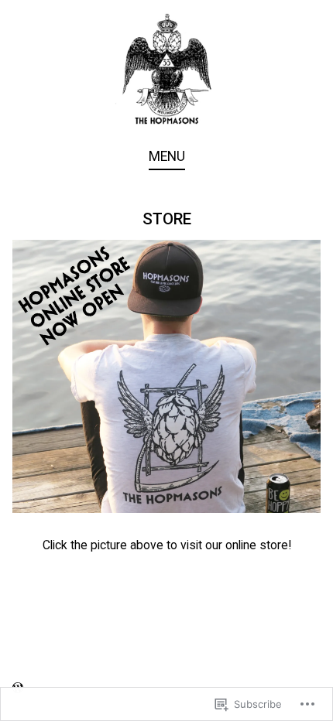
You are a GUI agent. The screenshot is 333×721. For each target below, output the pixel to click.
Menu (167, 156)
